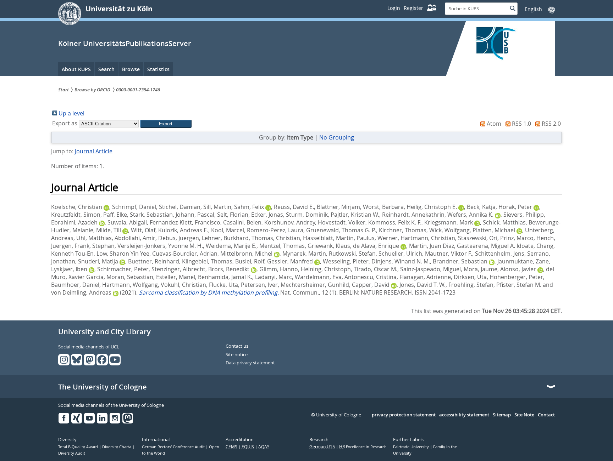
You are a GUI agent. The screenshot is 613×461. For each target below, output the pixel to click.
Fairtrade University (411, 446)
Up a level (71, 113)
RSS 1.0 (521, 123)
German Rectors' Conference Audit (174, 446)
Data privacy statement (250, 363)
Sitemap (502, 415)
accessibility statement (464, 415)
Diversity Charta (117, 446)
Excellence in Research (363, 446)
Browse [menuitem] (131, 69)
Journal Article (93, 151)
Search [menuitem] (106, 69)
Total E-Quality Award (78, 446)
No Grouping (336, 137)
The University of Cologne (102, 387)
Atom (494, 123)
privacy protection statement (404, 415)
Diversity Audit (71, 453)
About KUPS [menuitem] (76, 69)
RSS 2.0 (551, 123)
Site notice (237, 355)
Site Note (524, 415)
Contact (546, 415)
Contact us (237, 346)
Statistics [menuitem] (158, 69)
